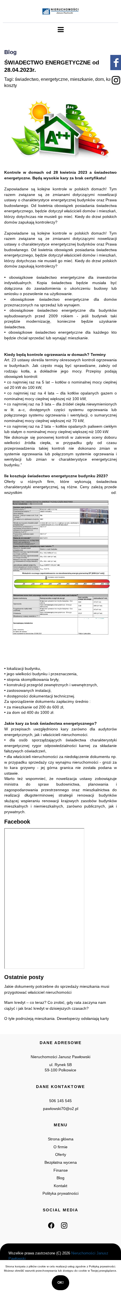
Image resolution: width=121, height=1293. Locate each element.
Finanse (60, 1170)
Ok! (60, 1283)
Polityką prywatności (102, 1266)
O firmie (60, 1147)
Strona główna (60, 1139)
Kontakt (60, 1185)
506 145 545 (60, 1100)
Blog (60, 1178)
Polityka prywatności (60, 1193)
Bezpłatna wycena (60, 1162)
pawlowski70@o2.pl (60, 1108)
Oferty (60, 1154)
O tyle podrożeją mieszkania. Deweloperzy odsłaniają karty (56, 1018)
